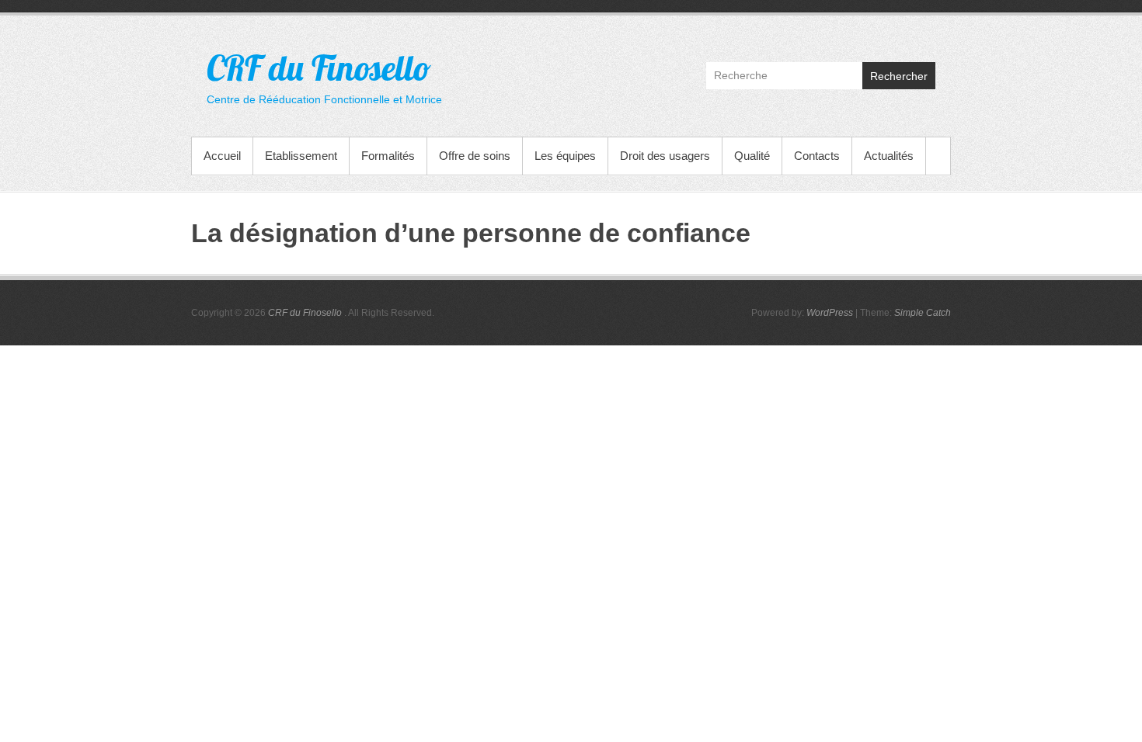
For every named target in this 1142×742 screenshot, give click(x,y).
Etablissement (301, 155)
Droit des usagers (665, 155)
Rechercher (899, 76)
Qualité (752, 155)
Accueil (222, 155)
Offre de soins (474, 155)
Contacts (817, 155)
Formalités (388, 155)
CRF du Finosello (319, 67)
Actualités (889, 155)
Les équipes (565, 155)
